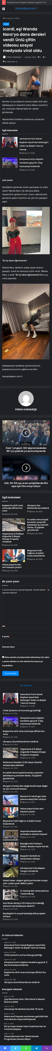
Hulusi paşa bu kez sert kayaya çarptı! (12, 566)
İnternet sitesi (8, 647)
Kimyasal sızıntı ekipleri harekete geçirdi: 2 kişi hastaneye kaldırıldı (31, 163)
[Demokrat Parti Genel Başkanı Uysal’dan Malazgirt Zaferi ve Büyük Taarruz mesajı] (9, 142)
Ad (4, 626)
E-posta (6, 636)
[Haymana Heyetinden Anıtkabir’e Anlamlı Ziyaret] (10, 835)
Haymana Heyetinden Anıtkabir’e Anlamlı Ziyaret (33, 833)
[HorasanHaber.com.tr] (26, 8)
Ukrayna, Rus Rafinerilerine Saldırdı (38, 506)
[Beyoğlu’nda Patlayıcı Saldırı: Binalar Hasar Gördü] (10, 847)
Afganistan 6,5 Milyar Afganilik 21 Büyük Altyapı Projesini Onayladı (13, 537)
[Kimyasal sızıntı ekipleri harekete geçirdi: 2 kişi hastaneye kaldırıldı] (9, 162)
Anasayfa (9, 18)
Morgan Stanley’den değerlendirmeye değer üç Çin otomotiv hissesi (25, 787)
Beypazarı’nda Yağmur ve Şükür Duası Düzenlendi (36, 553)
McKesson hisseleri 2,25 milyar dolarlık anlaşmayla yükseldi (22, 764)
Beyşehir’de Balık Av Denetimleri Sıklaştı (30, 857)
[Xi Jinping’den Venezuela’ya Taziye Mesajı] (10, 894)
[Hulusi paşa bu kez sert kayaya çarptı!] (13, 555)
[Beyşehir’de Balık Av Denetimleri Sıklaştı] (10, 860)
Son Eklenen (26, 685)
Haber (17, 18)
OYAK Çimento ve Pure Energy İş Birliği (22, 710)
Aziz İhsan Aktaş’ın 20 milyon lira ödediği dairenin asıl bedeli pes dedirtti (23, 904)
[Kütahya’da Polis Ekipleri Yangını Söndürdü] (10, 872)
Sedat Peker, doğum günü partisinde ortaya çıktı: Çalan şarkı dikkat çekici (25, 882)
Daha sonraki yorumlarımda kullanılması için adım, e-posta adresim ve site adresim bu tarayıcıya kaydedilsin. (26, 661)
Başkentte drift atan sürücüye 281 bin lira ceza (12, 508)
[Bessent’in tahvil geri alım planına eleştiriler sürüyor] (10, 800)
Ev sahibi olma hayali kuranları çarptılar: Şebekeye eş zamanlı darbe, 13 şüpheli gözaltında (37, 524)
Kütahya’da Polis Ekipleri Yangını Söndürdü (32, 869)
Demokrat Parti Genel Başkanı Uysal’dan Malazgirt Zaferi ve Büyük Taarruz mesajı (33, 698)
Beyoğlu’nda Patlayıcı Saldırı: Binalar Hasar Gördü (34, 845)
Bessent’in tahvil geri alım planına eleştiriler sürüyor (33, 798)
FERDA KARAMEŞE (14, 57)
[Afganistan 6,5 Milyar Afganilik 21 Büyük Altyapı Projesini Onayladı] (13, 524)
